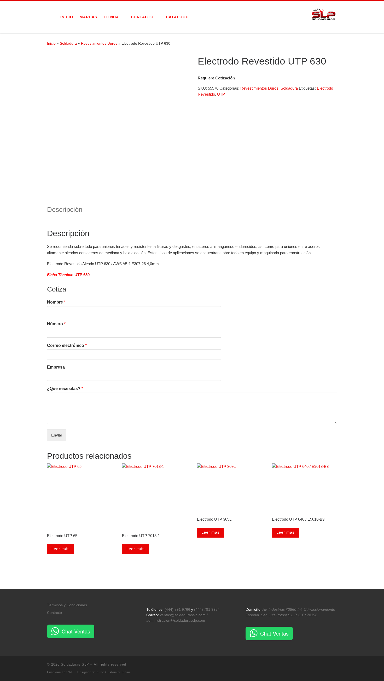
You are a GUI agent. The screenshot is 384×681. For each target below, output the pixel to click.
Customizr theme (118, 672)
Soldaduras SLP (75, 664)
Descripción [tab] (64, 209)
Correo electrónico (67, 345)
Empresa (56, 367)
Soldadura (68, 43)
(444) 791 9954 (207, 610)
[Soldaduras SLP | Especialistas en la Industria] (324, 16)
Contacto (54, 613)
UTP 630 (82, 274)
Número (56, 324)
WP (70, 672)
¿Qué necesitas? (65, 388)
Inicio (51, 43)
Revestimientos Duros (99, 43)
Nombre (56, 302)
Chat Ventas (76, 631)
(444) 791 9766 (177, 610)
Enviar (56, 435)
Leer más (60, 548)
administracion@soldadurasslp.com (175, 620)
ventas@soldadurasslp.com (183, 615)
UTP (221, 94)
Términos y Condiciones (67, 605)
